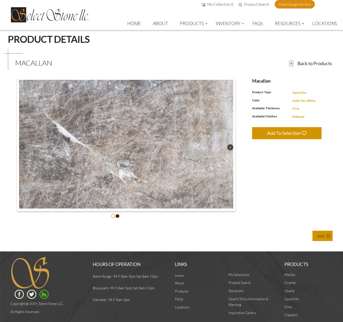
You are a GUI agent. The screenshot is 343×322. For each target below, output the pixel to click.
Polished (298, 116)
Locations (182, 307)
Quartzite (299, 92)
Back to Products (315, 63)
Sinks (288, 307)
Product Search (256, 4)
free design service (295, 4)
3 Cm (295, 108)
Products (181, 291)
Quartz (289, 291)
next (321, 235)
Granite (290, 283)
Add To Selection (284, 133)
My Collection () (220, 4)
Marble (289, 275)
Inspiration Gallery (242, 313)
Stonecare (235, 291)
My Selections (238, 275)
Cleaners (291, 315)
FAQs (179, 299)
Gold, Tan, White (304, 100)
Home (179, 275)
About (179, 283)
